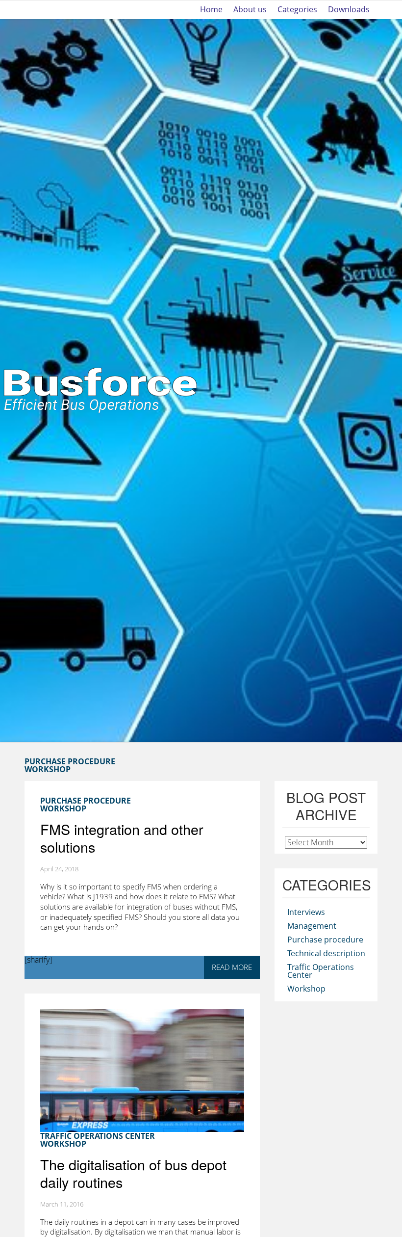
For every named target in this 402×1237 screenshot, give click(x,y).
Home (211, 9)
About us (250, 9)
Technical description (326, 953)
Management (311, 925)
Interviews (306, 912)
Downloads (349, 9)
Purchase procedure (325, 939)
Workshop (48, 769)
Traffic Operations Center (97, 1135)
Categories (297, 9)
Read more (232, 967)
